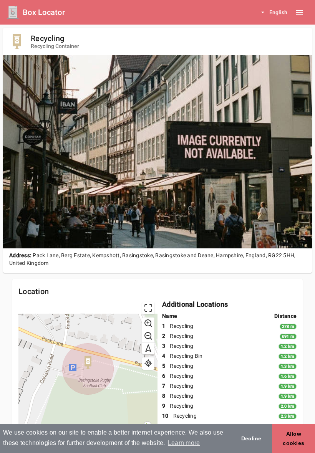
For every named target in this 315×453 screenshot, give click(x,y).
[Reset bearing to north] (148, 348)
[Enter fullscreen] (148, 308)
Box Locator (44, 12)
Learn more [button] (184, 443)
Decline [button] (251, 438)
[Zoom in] (148, 323)
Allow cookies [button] (293, 438)
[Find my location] (148, 363)
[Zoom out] (148, 336)
